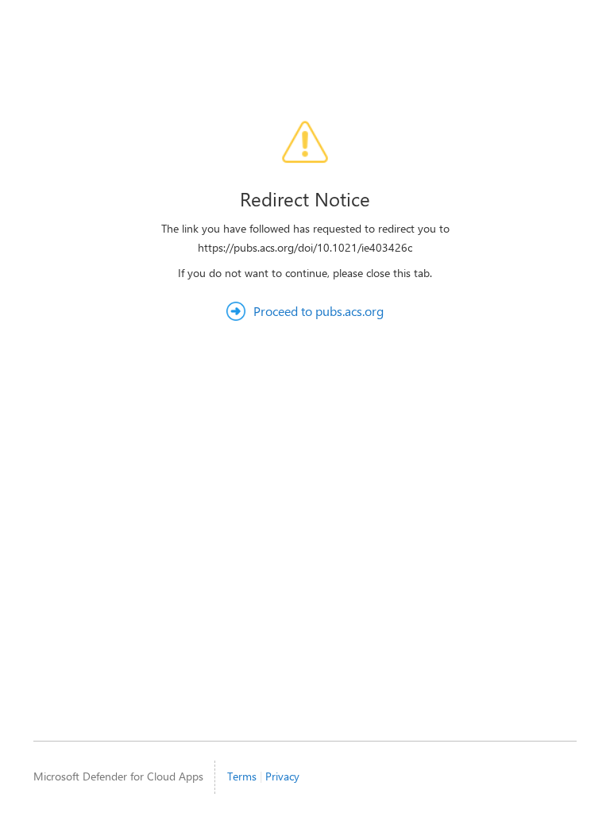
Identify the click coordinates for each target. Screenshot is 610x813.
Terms (242, 776)
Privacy (282, 776)
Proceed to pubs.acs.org (318, 310)
